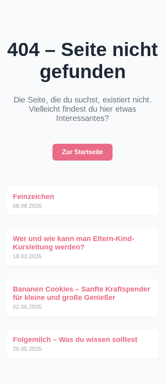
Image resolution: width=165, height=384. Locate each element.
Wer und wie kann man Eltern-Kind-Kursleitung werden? (73, 243)
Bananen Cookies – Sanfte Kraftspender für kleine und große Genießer (81, 293)
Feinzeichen (33, 197)
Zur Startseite (82, 152)
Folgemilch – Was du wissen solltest (75, 340)
